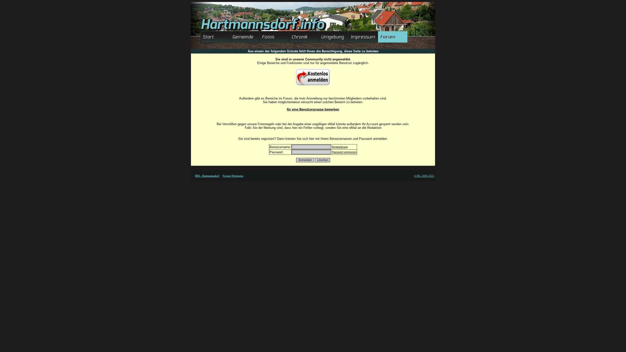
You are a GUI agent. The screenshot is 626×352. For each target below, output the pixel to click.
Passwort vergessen (344, 152)
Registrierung (340, 146)
